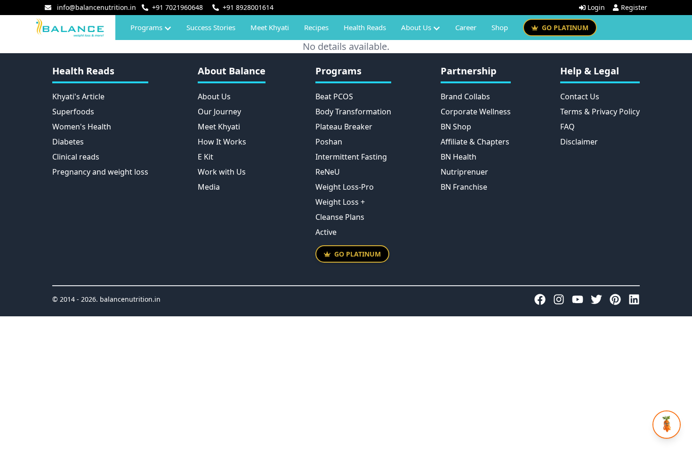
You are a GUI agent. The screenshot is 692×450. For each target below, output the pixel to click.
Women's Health (81, 126)
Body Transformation (353, 111)
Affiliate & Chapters (475, 142)
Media (209, 187)
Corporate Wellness (476, 111)
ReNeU (327, 172)
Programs (146, 27)
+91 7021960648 (177, 7)
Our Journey (219, 111)
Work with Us (222, 172)
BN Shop (456, 126)
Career (465, 27)
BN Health (458, 157)
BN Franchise (464, 187)
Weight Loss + (340, 202)
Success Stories (210, 27)
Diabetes (68, 142)
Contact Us (579, 96)
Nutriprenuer (464, 172)
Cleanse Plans (339, 217)
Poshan (328, 142)
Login (596, 7)
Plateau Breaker (343, 126)
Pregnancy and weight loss (100, 172)
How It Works (222, 142)
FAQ (567, 126)
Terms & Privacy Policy (600, 111)
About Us (416, 27)
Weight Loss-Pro (344, 187)
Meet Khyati (269, 27)
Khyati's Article (78, 96)
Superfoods (73, 111)
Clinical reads (75, 157)
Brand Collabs (465, 96)
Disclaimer (579, 142)
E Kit (205, 157)
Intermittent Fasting (351, 157)
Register (634, 7)
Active (326, 232)
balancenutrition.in (130, 299)
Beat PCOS (334, 96)
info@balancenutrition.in (96, 7)
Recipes (316, 27)
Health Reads (365, 27)
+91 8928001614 (248, 7)
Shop (499, 27)
